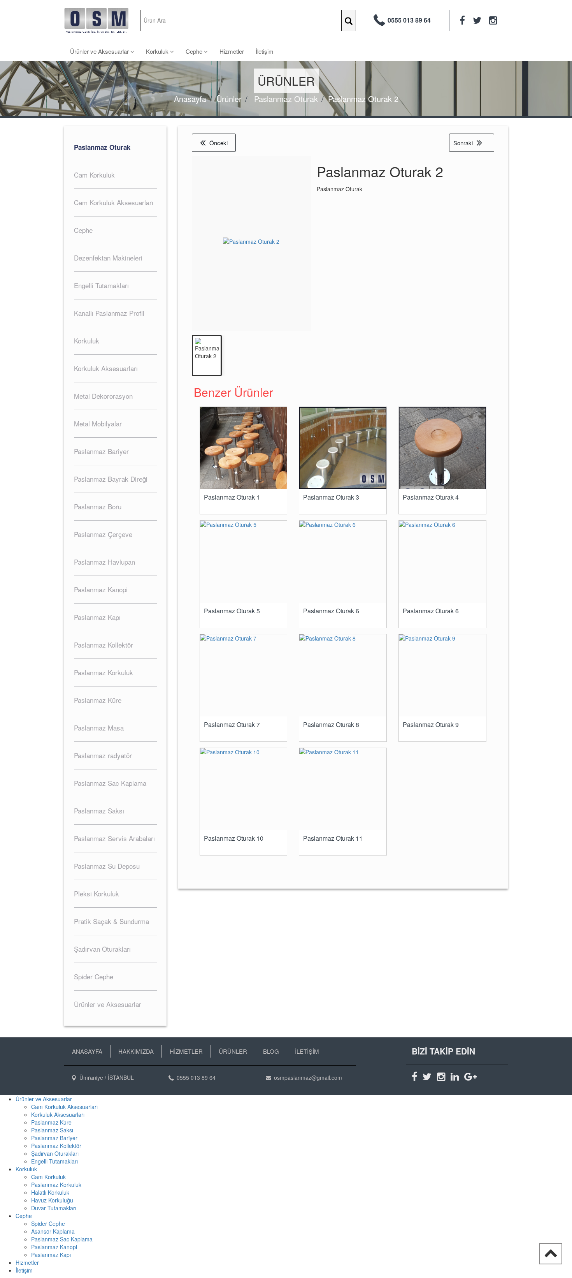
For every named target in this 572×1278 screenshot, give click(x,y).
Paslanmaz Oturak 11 (333, 838)
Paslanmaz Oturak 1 (232, 497)
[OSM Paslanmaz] (96, 20)
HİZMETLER (186, 1051)
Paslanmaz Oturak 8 (331, 724)
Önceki (218, 143)
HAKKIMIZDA (136, 1051)
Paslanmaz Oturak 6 (331, 611)
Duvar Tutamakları (53, 1208)
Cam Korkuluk (48, 1177)
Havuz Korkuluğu (52, 1200)
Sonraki (463, 143)
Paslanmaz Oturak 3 (331, 497)
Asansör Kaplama (53, 1231)
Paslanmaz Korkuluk (56, 1184)
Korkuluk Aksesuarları (57, 1114)
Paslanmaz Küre (51, 1122)
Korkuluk (158, 51)
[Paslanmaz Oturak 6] (342, 562)
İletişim (265, 51)
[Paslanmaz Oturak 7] (243, 675)
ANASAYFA (87, 1051)
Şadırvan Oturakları (55, 1153)
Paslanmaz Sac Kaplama (62, 1239)
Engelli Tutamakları (54, 1161)
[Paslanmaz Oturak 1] (243, 464)
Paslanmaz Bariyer (54, 1138)
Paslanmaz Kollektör (56, 1145)
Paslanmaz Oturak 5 (232, 611)
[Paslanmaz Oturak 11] (342, 789)
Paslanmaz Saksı (52, 1130)
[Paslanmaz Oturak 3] (342, 448)
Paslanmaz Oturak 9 (431, 724)
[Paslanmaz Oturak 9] (442, 675)
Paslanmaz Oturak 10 (233, 838)
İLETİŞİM (307, 1051)
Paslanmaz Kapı (51, 1255)
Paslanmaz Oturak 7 (232, 724)
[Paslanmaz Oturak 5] (243, 562)
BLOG (271, 1051)
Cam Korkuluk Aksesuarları (64, 1107)
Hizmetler (231, 51)
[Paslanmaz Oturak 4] (442, 456)
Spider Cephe (48, 1223)
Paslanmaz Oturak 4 (431, 497)
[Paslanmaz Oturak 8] (342, 675)
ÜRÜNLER (233, 1051)
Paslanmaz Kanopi (54, 1247)
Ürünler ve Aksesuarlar (100, 51)
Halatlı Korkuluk (50, 1192)
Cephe (195, 51)
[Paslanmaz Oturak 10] (243, 789)
